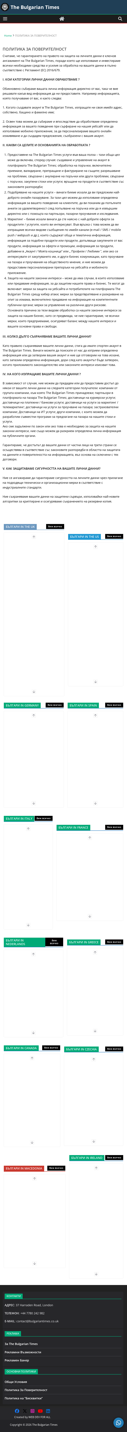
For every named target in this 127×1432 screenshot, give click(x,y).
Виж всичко (55, 526)
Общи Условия (16, 1382)
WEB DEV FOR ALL (39, 1417)
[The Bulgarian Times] (61, 18)
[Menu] (5, 18)
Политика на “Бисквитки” (24, 1398)
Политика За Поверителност (26, 1390)
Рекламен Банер (17, 1360)
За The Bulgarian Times (21, 1344)
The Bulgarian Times (45, 1425)
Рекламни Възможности (23, 1352)
